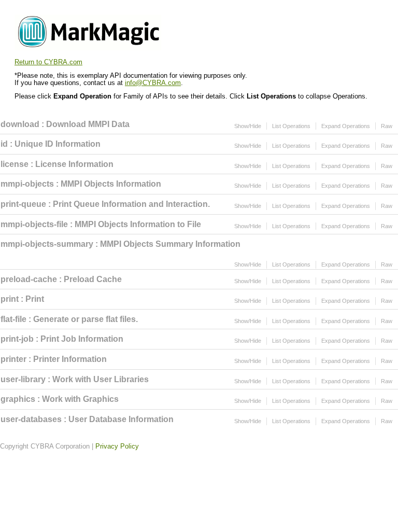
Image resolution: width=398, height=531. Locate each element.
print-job (17, 338)
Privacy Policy (117, 446)
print (10, 299)
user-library (23, 379)
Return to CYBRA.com (48, 62)
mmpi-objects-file (34, 224)
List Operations (291, 126)
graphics (18, 399)
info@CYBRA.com (153, 83)
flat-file (13, 319)
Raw (386, 126)
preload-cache (29, 279)
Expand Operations (345, 126)
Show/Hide (247, 126)
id (4, 143)
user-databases (31, 419)
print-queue (23, 204)
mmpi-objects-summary (47, 244)
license (15, 164)
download (20, 124)
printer (13, 359)
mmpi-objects (27, 183)
